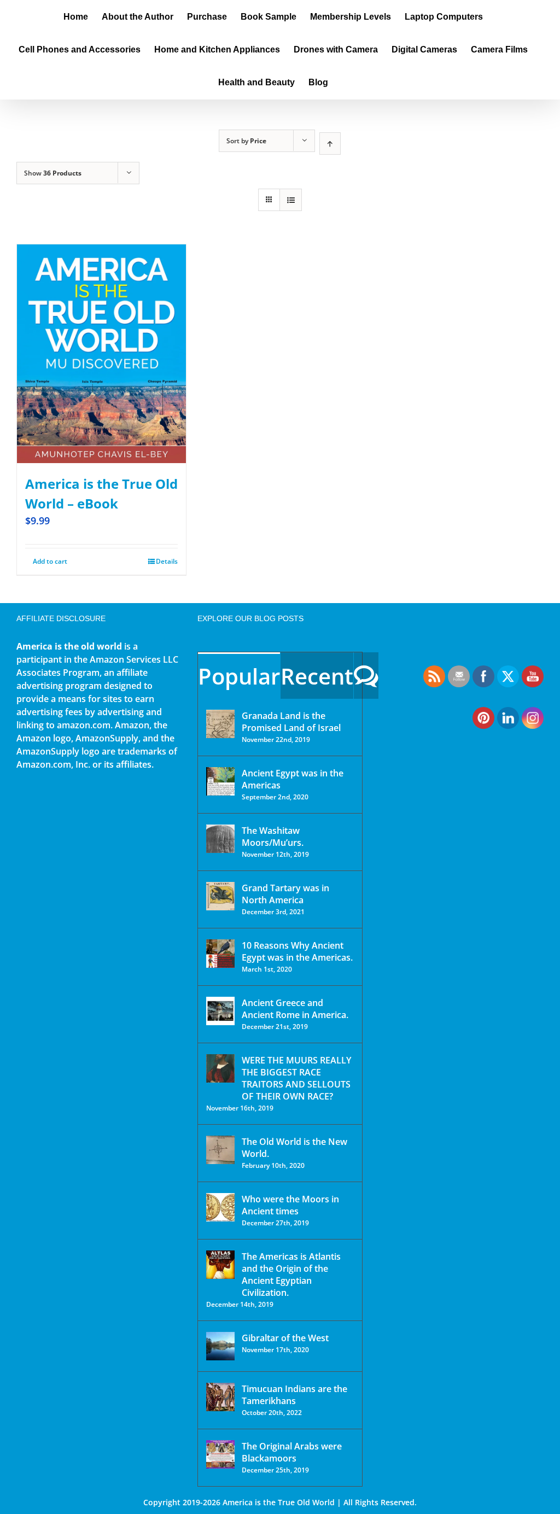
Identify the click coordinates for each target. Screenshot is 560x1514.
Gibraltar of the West (285, 1338)
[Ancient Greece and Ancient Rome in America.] (220, 1011)
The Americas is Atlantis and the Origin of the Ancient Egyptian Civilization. (291, 1274)
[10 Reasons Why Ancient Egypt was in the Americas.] (220, 953)
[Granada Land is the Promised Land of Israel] (220, 724)
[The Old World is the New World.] (220, 1150)
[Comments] (366, 675)
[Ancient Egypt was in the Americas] (220, 781)
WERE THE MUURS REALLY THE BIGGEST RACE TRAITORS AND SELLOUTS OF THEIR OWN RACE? (296, 1078)
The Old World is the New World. (294, 1148)
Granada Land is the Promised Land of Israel (291, 722)
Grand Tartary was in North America (285, 894)
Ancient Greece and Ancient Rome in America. (295, 1009)
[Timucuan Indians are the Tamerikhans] (220, 1397)
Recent (317, 676)
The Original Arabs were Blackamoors (292, 1452)
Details (167, 561)
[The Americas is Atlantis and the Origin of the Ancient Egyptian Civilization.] (220, 1264)
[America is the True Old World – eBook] (101, 353)
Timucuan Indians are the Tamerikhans (294, 1395)
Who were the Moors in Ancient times (290, 1205)
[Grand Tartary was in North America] (220, 896)
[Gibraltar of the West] (220, 1346)
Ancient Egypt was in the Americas (292, 779)
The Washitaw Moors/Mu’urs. (273, 837)
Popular (239, 676)
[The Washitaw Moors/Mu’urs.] (220, 839)
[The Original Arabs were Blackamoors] (220, 1454)
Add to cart (50, 561)
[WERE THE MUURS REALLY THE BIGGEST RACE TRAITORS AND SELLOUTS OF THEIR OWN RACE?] (220, 1068)
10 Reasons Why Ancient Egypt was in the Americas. (297, 951)
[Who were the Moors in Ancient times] (220, 1207)
